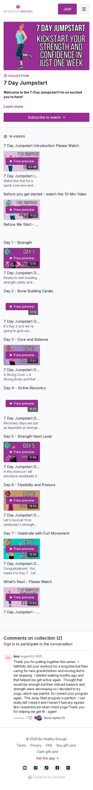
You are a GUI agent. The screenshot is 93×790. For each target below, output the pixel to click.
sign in (9, 644)
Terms (21, 745)
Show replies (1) (54, 718)
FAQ (49, 745)
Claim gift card (47, 752)
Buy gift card (66, 745)
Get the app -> (47, 758)
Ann (17, 656)
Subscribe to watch (44, 117)
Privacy (36, 745)
